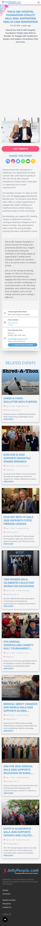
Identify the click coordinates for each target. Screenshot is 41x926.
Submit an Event (9, 900)
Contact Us (7, 907)
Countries (6, 894)
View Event (8, 419)
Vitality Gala (19, 196)
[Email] (28, 161)
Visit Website (20, 149)
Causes (5, 890)
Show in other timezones (16, 341)
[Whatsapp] (23, 161)
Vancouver (11, 323)
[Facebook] (8, 161)
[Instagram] (13, 161)
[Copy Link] (33, 161)
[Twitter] (18, 161)
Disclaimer (7, 903)
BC (17, 323)
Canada (10, 325)
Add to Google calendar (24, 345)
